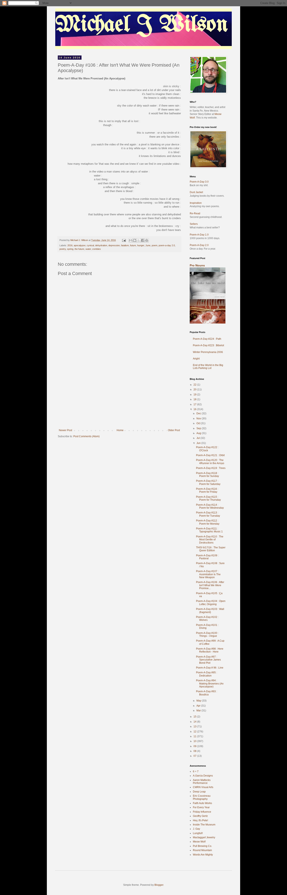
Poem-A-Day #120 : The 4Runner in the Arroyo (210, 462)
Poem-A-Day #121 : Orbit (210, 455)
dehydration (101, 245)
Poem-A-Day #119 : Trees (210, 468)
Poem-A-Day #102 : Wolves (207, 618)
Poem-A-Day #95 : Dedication (206, 674)
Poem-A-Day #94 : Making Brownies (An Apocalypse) (210, 683)
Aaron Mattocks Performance (202, 781)
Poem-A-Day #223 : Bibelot (208, 345)
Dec (199, 413)
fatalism (125, 245)
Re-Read (195, 213)
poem (154, 245)
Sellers (194, 223)
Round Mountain (202, 850)
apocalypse (80, 245)
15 (195, 716)
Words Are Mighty (203, 854)
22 (195, 384)
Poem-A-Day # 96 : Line (209, 667)
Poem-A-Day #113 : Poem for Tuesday (208, 514)
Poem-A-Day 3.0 (199, 181)
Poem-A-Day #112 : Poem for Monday (207, 522)
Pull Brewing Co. (202, 846)
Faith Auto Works (202, 803)
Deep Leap (199, 791)
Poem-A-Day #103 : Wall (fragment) (210, 610)
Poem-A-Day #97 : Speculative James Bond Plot (208, 659)
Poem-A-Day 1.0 (199, 234)
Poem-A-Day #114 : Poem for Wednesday (210, 506)
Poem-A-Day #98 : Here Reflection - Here (209, 650)
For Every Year (201, 807)
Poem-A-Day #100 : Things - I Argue (207, 634)
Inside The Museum (204, 824)
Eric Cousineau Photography (202, 797)
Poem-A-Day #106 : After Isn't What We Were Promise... (210, 585)
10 (195, 741)
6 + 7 (196, 771)
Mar (198, 710)
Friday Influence (202, 811)
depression (114, 245)
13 (195, 726)
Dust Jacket (196, 192)
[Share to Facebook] (143, 240)
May (199, 700)
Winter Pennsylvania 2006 (208, 352)
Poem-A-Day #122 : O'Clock (207, 449)
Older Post (174, 430)
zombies (96, 249)
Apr (198, 705)
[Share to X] (139, 240)
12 (195, 731)
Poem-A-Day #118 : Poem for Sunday (207, 475)
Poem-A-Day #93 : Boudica (206, 693)
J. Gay (196, 828)
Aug (199, 433)
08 (195, 751)
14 (195, 721)
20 (195, 389)
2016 (69, 245)
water (88, 249)
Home (120, 430)
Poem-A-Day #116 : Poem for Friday (207, 490)
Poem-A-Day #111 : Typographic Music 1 (209, 530)
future (133, 245)
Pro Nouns (197, 265)
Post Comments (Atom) (86, 436)
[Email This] (131, 240)
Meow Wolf (199, 841)
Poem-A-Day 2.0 (199, 245)
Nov (199, 418)
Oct (198, 423)
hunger (140, 245)
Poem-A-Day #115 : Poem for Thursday (208, 498)
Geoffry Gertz (200, 816)
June (147, 245)
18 (195, 399)
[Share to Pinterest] (147, 240)
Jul (198, 438)
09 (195, 746)
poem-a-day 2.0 (167, 245)
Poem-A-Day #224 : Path (207, 338)
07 (195, 755)
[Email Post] (123, 240)
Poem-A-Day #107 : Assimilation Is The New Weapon (208, 574)
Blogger (158, 884)
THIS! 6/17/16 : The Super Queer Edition (210, 549)
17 (195, 404)
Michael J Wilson (141, 25)
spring (70, 249)
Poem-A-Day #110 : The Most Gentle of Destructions (209, 539)
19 (195, 394)
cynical (90, 245)
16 (195, 409)
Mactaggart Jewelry (204, 837)
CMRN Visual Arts (203, 787)
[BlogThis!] (135, 240)
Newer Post (65, 430)
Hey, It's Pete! (200, 820)
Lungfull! (198, 833)
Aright (196, 358)
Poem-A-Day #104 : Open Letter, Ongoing (210, 602)
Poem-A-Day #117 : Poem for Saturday (208, 482)
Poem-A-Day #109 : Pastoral (207, 557)
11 (195, 736)
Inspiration (196, 202)
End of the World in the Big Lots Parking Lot (208, 367)
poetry (62, 249)
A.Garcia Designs (203, 775)
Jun (198, 443)
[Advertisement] (119, 397)
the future (79, 249)
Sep (199, 428)
